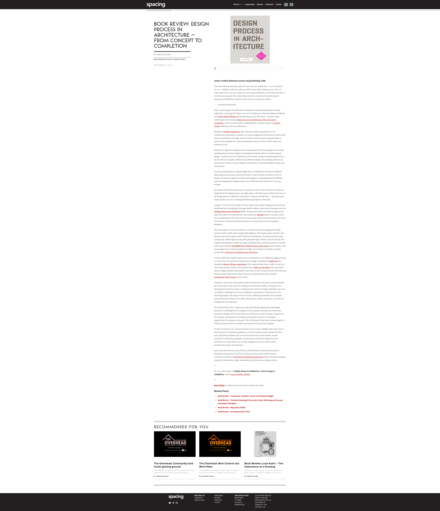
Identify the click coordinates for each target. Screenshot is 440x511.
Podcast (269, 4)
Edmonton (239, 505)
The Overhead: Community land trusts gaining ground (173, 465)
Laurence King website (240, 374)
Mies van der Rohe (262, 267)
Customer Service (263, 495)
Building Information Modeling (227, 211)
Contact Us (260, 507)
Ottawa (238, 500)
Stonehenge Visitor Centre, (225, 277)
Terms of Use (261, 505)
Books (260, 4)
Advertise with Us (263, 500)
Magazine (250, 4)
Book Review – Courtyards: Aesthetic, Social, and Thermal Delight (246, 396)
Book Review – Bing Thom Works (232, 407)
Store (279, 4)
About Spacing (261, 498)
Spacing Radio (163, 476)
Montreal (239, 498)
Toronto (198, 498)
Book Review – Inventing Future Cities (234, 411)
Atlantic (238, 502)
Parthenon (273, 261)
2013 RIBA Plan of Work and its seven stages (250, 246)
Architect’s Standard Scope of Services (241, 252)
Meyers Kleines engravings (234, 264)
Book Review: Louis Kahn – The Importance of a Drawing (263, 465)
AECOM (260, 214)
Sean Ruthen (164, 54)
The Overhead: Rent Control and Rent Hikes (219, 465)
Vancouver (199, 500)
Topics (236, 4)
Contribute (260, 502)
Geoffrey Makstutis (231, 131)
